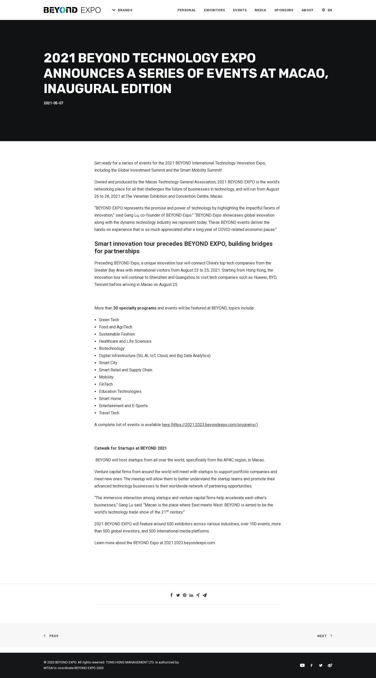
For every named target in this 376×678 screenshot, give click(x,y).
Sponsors (283, 10)
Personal (187, 10)
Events (240, 10)
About (308, 10)
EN (330, 10)
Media (260, 10)
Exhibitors (214, 10)
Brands (125, 10)
